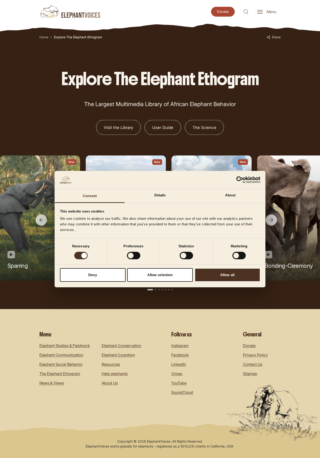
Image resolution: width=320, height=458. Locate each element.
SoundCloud (182, 392)
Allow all (227, 275)
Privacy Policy (255, 355)
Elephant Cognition (118, 355)
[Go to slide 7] (172, 289)
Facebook (180, 355)
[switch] (133, 255)
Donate (249, 345)
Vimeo (176, 373)
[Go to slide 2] (155, 289)
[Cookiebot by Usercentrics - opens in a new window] (239, 179)
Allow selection (160, 275)
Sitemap (250, 373)
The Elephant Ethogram (59, 373)
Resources (111, 364)
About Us (110, 383)
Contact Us (252, 364)
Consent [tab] (90, 196)
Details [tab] (160, 195)
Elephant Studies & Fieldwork (64, 345)
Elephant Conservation (121, 345)
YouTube (178, 383)
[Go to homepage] (69, 12)
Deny (92, 275)
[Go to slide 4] (162, 289)
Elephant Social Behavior (61, 364)
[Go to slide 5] (165, 289)
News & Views (51, 383)
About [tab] (230, 195)
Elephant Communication (61, 355)
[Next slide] (271, 220)
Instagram (180, 345)
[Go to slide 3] (159, 289)
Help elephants (115, 373)
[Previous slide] (41, 220)
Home (43, 37)
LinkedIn (178, 364)
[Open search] (246, 11)
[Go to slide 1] (150, 289)
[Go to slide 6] (168, 289)
